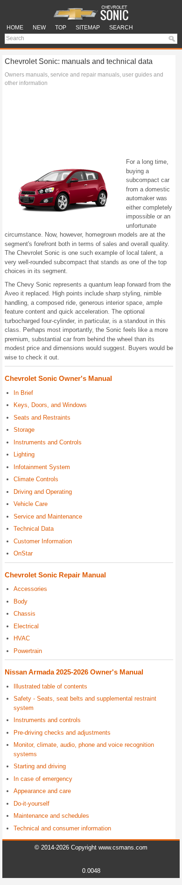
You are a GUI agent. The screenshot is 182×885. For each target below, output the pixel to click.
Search (121, 27)
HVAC (22, 638)
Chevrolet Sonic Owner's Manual (58, 378)
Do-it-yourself (31, 803)
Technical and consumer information (62, 828)
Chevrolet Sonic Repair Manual (55, 575)
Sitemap (88, 27)
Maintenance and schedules (51, 815)
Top (60, 27)
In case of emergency (43, 778)
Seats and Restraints (42, 417)
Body (21, 601)
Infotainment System (42, 467)
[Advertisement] (89, 125)
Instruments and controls (47, 719)
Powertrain (28, 650)
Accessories (30, 588)
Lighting (24, 454)
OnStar (23, 553)
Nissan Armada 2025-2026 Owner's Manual (74, 672)
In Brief (23, 392)
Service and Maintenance (48, 516)
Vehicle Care (31, 503)
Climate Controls (36, 479)
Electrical (26, 626)
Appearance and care (42, 790)
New (39, 27)
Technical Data (34, 528)
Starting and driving (40, 766)
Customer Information (43, 541)
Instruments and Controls (48, 442)
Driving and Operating (43, 491)
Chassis (24, 613)
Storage (24, 429)
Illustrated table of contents (50, 686)
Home (15, 27)
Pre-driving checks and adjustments (62, 732)
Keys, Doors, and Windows (50, 404)
